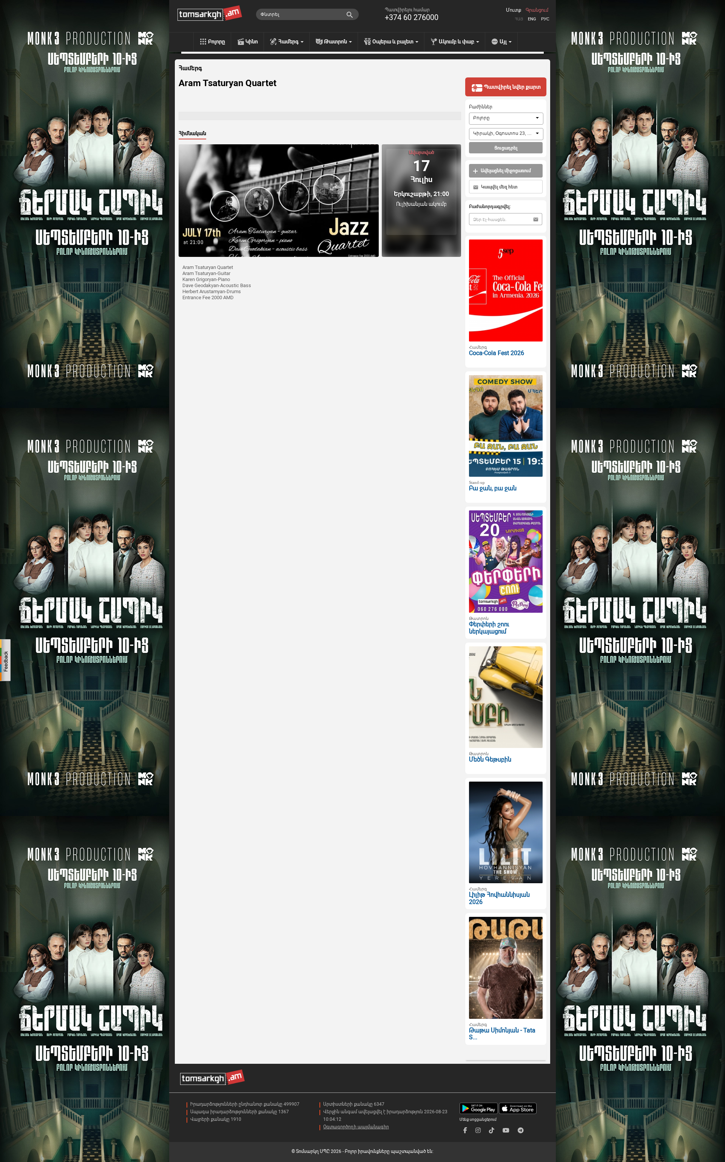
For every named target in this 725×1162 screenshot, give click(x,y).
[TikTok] (491, 1130)
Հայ (519, 19)
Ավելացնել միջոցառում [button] (505, 170)
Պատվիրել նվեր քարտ (512, 87)
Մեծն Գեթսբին (490, 759)
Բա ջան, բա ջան (493, 488)
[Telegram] (521, 1130)
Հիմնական (192, 133)
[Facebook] (465, 1130)
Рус (545, 19)
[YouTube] (506, 1130)
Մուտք (513, 10)
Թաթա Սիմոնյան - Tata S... (502, 1034)
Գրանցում (537, 10)
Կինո (251, 42)
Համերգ (190, 68)
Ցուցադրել (505, 148)
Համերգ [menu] (289, 42)
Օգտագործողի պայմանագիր (356, 1127)
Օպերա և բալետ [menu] (393, 42)
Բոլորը (216, 42)
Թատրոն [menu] (336, 42)
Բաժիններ (480, 107)
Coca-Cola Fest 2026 (496, 353)
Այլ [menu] (504, 42)
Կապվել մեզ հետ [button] (498, 187)
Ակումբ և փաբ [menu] (457, 42)
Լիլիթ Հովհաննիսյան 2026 (499, 898)
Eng (532, 19)
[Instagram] (478, 1130)
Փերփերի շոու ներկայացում (489, 628)
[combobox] (506, 119)
